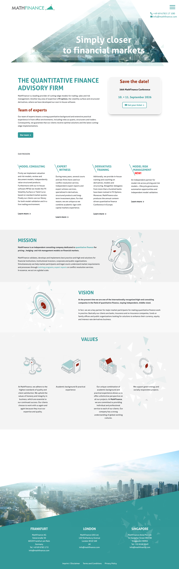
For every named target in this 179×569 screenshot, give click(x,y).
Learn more (23, 213)
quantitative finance (84, 247)
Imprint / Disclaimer (71, 563)
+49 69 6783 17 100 (164, 13)
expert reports (60, 267)
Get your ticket (135, 105)
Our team (24, 135)
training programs (46, 267)
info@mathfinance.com (165, 16)
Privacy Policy (111, 563)
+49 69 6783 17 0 (40, 547)
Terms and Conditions (92, 563)
